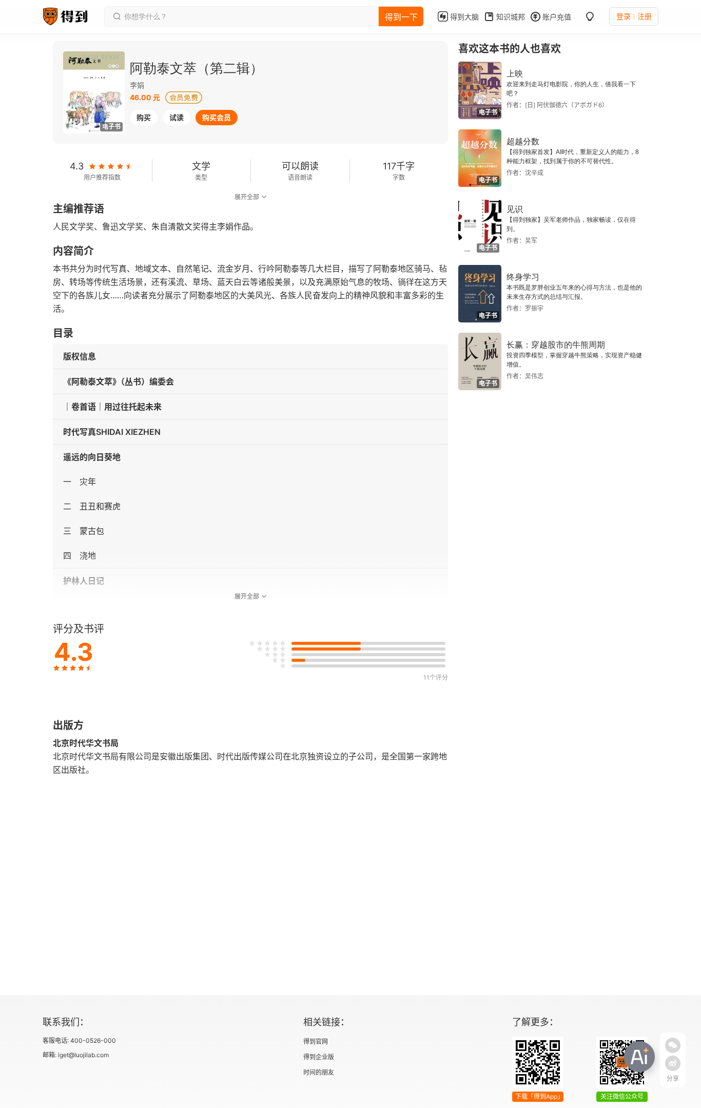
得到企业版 (318, 1057)
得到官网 (315, 1041)
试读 (176, 117)
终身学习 (523, 277)
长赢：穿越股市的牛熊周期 (556, 344)
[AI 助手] (639, 1056)
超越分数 (523, 141)
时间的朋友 (318, 1072)
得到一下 (401, 17)
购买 (144, 117)
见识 (515, 209)
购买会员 (216, 117)
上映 (515, 73)
